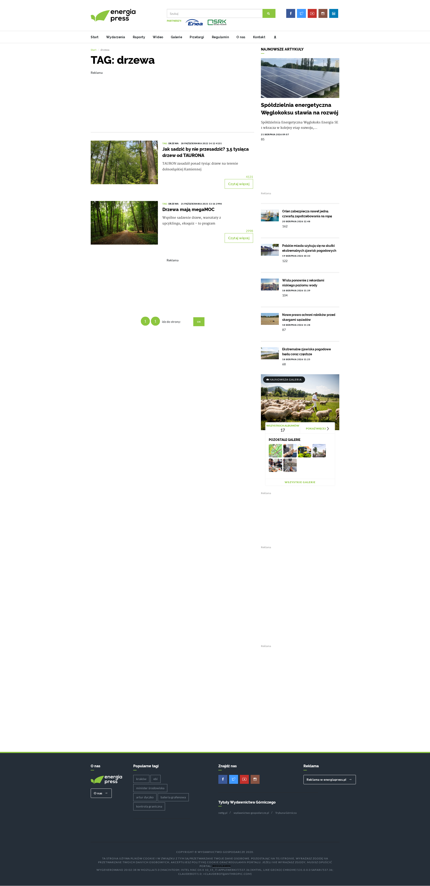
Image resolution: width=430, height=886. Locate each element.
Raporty (139, 37)
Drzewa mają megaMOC (188, 209)
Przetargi (197, 37)
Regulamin (220, 37)
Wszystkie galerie (300, 482)
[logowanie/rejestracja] (273, 37)
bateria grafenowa (173, 797)
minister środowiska (150, 788)
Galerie (176, 37)
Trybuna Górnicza (286, 812)
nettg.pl (222, 812)
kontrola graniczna (149, 806)
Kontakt (259, 37)
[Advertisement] (172, 98)
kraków (141, 779)
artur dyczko (145, 797)
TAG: (165, 143)
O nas (240, 37)
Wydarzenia (115, 37)
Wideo (158, 37)
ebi (155, 779)
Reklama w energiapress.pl (327, 779)
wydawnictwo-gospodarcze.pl (251, 812)
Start (95, 37)
